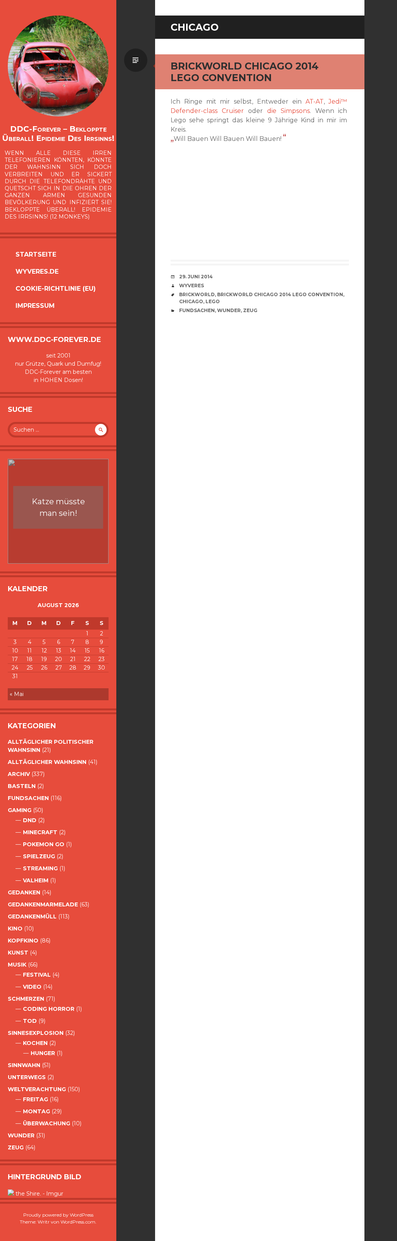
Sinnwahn (24, 1065)
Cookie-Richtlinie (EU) (56, 288)
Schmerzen (26, 998)
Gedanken (24, 892)
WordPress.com (77, 1222)
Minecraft (40, 832)
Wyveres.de (37, 271)
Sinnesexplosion (36, 1032)
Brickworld (197, 294)
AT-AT (315, 101)
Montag (36, 1111)
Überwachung (46, 1123)
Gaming (19, 810)
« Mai (17, 694)
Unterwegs (27, 1077)
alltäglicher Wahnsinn (47, 761)
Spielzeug (39, 856)
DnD (29, 820)
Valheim (35, 880)
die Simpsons (288, 111)
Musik (17, 964)
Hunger (43, 1053)
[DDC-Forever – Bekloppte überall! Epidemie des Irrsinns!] (58, 66)
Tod (30, 1020)
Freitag (35, 1099)
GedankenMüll (32, 916)
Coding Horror (48, 1008)
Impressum (35, 305)
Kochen (35, 1043)
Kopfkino (23, 940)
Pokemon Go (43, 844)
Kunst (18, 952)
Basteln (22, 786)
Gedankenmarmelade (43, 904)
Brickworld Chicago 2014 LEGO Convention (245, 71)
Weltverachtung (37, 1089)
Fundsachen (28, 798)
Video (32, 986)
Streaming (40, 868)
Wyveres (191, 285)
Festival (37, 974)
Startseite (36, 254)
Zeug (16, 1147)
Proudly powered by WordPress (58, 1215)
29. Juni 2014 (196, 276)
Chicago (191, 301)
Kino (15, 928)
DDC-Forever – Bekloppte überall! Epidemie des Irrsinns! (58, 133)
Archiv (19, 774)
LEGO (212, 301)
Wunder (21, 1135)
